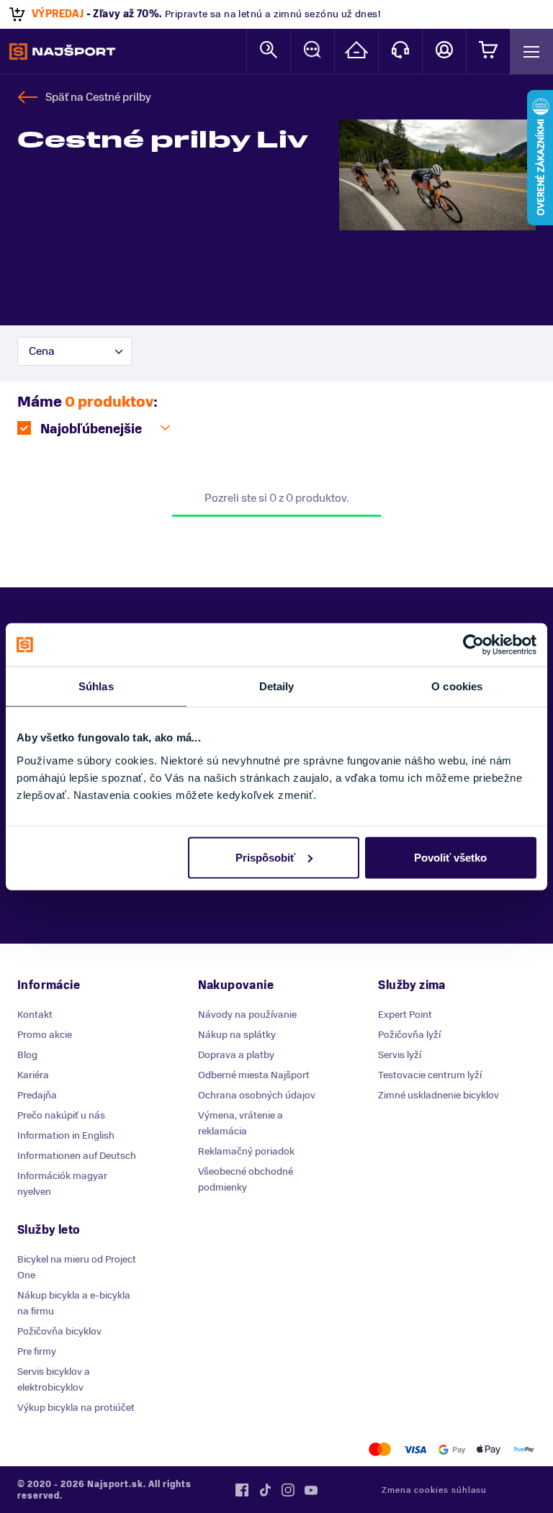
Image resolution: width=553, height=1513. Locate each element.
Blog (27, 1055)
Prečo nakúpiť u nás (61, 1115)
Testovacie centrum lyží (430, 1075)
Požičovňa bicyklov (59, 1331)
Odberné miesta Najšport (254, 1075)
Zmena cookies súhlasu (434, 1490)
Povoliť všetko (450, 857)
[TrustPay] (524, 1449)
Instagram (288, 1489)
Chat (312, 51)
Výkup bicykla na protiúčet (76, 1407)
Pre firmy (36, 1351)
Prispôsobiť (265, 857)
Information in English (65, 1135)
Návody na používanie (247, 1014)
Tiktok (264, 1489)
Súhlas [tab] (96, 686)
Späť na (98, 97)
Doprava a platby (236, 1055)
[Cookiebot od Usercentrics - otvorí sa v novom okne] (473, 645)
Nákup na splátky (237, 1035)
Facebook (241, 1489)
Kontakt (400, 51)
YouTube (311, 1489)
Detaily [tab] (277, 686)
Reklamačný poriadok (246, 1151)
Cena (42, 351)
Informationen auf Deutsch (76, 1155)
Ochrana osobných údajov (256, 1095)
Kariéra (33, 1075)
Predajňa (37, 1095)
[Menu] (531, 51)
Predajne (356, 51)
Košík (488, 51)
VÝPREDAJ (58, 14)
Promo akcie (44, 1035)
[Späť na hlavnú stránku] (62, 51)
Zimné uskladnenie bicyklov (438, 1095)
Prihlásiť (444, 51)
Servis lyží (399, 1055)
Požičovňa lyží (409, 1035)
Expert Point (405, 1014)
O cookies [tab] (456, 686)
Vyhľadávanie (268, 51)
